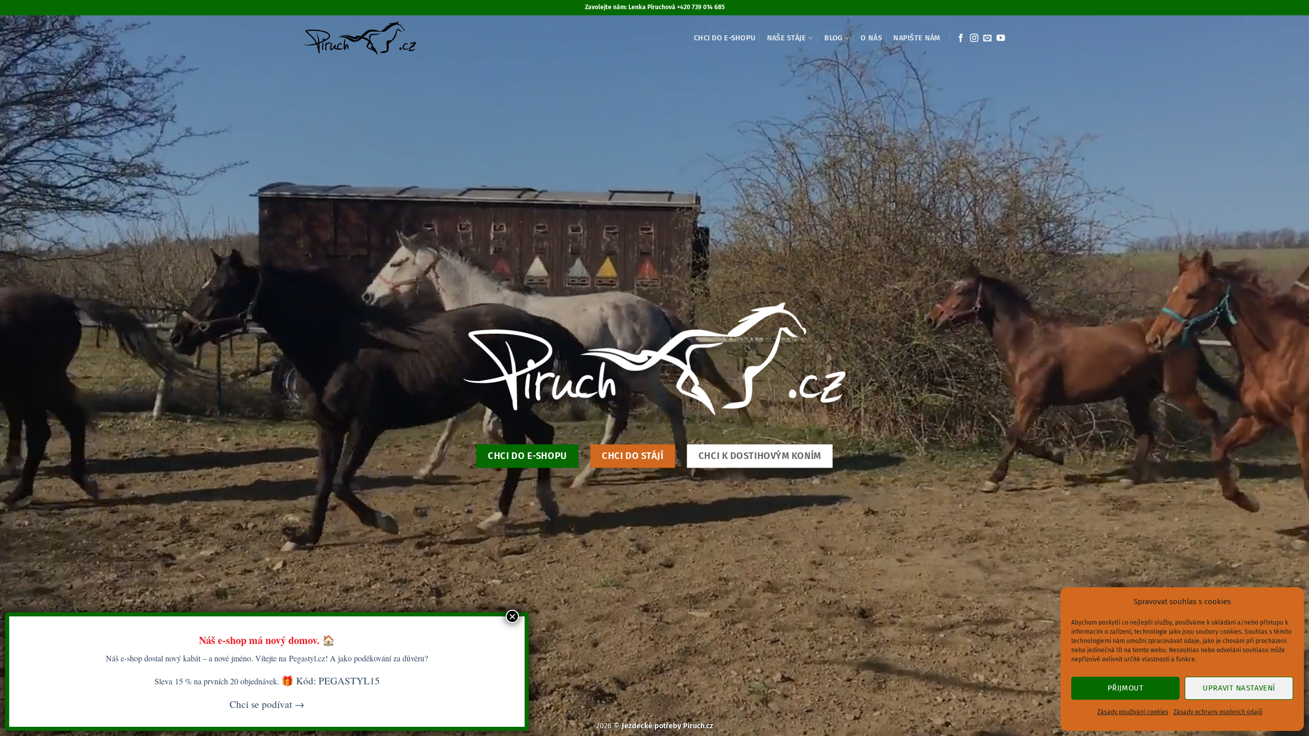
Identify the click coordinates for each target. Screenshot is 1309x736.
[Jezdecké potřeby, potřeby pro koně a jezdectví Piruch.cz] (360, 38)
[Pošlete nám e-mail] (987, 38)
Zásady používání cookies (1132, 712)
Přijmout (1126, 688)
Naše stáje (786, 38)
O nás (871, 38)
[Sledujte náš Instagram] (974, 38)
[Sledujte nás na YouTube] (1001, 38)
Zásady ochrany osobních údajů (1217, 712)
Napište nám (916, 38)
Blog (833, 38)
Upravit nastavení (1239, 688)
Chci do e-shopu (724, 38)
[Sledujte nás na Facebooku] (961, 38)
